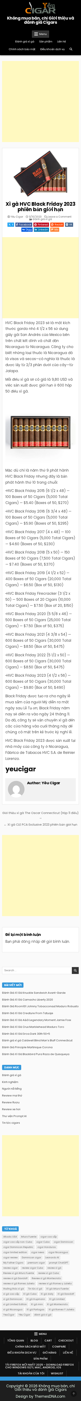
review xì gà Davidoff (15, 1278)
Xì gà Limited (57, 1299)
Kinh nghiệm (10, 1082)
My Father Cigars (13, 1262)
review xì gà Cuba (48, 1273)
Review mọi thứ (12, 1096)
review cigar (10, 1268)
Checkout (66, 1341)
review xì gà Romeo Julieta (18, 1283)
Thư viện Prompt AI (14, 1116)
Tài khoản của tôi (31, 1373)
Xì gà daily (47, 1294)
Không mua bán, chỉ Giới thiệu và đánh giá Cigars (40, 20)
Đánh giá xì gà (24, 41)
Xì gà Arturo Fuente (57, 1288)
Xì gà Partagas (35, 1309)
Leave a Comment (59, 217)
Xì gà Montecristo (57, 1304)
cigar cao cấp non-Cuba (17, 1242)
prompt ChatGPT (58, 1262)
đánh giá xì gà (42, 1314)
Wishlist (57, 1373)
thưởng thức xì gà (13, 1288)
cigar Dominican (63, 1242)
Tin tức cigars (11, 1123)
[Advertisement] (40, 101)
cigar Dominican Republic (18, 1247)
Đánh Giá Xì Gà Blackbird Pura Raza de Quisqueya (35, 1054)
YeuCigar (8, 1314)
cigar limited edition (15, 1252)
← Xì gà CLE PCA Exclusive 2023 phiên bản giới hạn (40, 825)
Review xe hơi (11, 1109)
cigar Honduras (46, 1247)
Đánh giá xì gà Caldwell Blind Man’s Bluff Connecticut (37, 1040)
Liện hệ (61, 41)
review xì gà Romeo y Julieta (55, 1283)
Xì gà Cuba (30, 1294)
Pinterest (43, 224)
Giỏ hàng (49, 1353)
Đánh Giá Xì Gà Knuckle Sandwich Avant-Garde (34, 993)
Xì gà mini (37, 1304)
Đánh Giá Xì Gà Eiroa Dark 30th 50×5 (26, 1034)
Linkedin (43, 229)
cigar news (37, 1252)
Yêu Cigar (17, 217)
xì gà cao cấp (11, 1294)
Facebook (25, 224)
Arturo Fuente (28, 1236)
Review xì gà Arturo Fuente (18, 1273)
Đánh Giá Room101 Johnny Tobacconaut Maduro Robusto (40, 1006)
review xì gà (54, 1268)
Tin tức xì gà (35, 1288)
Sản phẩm (45, 41)
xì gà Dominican (12, 1299)
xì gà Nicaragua (12, 1309)
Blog (34, 1341)
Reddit (59, 224)
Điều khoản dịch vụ (52, 49)
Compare (59, 1347)
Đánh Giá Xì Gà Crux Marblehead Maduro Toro (33, 1027)
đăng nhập (30, 941)
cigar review (10, 1257)
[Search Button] (71, 49)
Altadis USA (10, 1236)
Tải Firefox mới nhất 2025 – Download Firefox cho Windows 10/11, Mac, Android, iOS (39, 1366)
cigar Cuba (43, 1242)
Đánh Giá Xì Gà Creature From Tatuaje (27, 1013)
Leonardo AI (52, 1257)
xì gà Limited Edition (15, 1304)
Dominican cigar (31, 1257)
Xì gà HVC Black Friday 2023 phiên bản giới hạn (40, 207)
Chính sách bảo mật (22, 49)
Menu (43, 34)
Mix (56, 229)
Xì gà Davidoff (66, 1294)
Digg (29, 229)
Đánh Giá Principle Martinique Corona (27, 1047)
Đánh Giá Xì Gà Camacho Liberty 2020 (27, 1000)
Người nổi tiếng (12, 1089)
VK (70, 224)
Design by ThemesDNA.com (40, 1396)
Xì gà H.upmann (35, 1299)
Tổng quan (15, 1341)
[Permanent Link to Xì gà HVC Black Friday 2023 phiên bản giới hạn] (40, 173)
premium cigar (36, 1262)
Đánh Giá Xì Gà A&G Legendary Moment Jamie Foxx (36, 1020)
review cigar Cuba (32, 1268)
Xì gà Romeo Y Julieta (61, 1309)
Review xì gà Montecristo (46, 1278)
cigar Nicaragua (58, 1252)
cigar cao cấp (48, 1236)
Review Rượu (11, 1102)
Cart (48, 1341)
